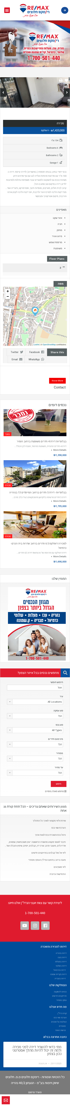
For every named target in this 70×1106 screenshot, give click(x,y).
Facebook (34, 352)
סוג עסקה (58, 710)
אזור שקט (57, 218)
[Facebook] (45, 925)
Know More (57, 380)
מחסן (59, 230)
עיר (61, 696)
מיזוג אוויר (57, 236)
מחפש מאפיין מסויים (54, 791)
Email (15, 359)
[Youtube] (24, 925)
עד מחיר (59, 767)
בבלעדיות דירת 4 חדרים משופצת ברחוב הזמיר (41, 441)
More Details (59, 449)
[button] (7, 10)
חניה (60, 224)
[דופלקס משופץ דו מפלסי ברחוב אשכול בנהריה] (35, 311)
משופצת (58, 248)
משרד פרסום (35, 1092)
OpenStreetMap (49, 344)
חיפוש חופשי (56, 682)
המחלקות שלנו (58, 985)
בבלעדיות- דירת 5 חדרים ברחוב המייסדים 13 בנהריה (37, 492)
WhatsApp (34, 359)
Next (67, 92)
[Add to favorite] (66, 81)
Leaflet (36, 344)
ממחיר (59, 753)
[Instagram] (35, 925)
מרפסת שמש (55, 242)
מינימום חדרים (55, 739)
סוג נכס (59, 724)
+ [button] (8, 291)
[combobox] (35, 702)
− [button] (8, 296)
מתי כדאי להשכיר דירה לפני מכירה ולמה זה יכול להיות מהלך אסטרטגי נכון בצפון (37, 1050)
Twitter (15, 352)
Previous (3, 92)
